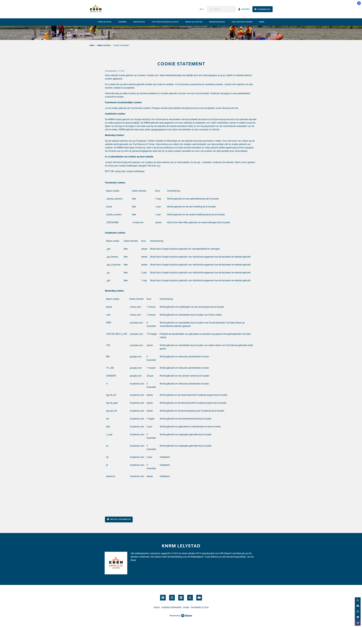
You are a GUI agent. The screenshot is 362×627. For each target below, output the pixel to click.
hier (158, 165)
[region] (181, 209)
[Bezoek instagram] (172, 597)
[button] (221, 9)
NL (201, 9)
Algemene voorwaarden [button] (171, 607)
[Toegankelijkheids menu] (359, 3)
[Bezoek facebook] (163, 597)
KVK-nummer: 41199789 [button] (200, 607)
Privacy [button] (157, 607)
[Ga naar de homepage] (96, 9)
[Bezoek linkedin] (181, 597)
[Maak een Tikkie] (358, 623)
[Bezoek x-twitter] (190, 597)
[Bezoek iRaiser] (181, 615)
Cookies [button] (186, 607)
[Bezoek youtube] (199, 597)
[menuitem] (104, 21)
